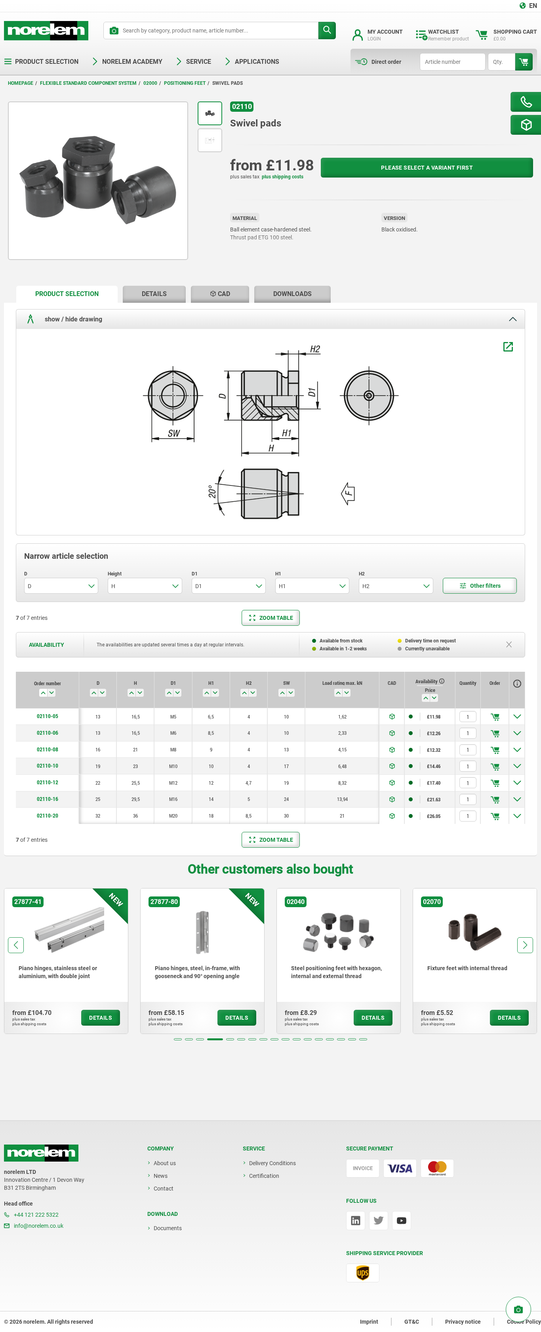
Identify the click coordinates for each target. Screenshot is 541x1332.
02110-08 (47, 749)
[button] (178, 1039)
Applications (257, 61)
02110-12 (47, 782)
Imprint (369, 1322)
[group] (66, 961)
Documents (168, 1228)
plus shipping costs (282, 177)
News (161, 1176)
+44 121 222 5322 (36, 1215)
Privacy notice (463, 1322)
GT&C (411, 1322)
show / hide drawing (72, 319)
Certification (264, 1176)
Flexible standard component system (88, 83)
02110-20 (47, 815)
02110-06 (47, 733)
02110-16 (47, 799)
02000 (150, 83)
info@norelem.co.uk (38, 1226)
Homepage (20, 83)
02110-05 (47, 716)
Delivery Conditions (272, 1163)
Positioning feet (185, 83)
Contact (163, 1188)
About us (165, 1163)
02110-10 (47, 766)
